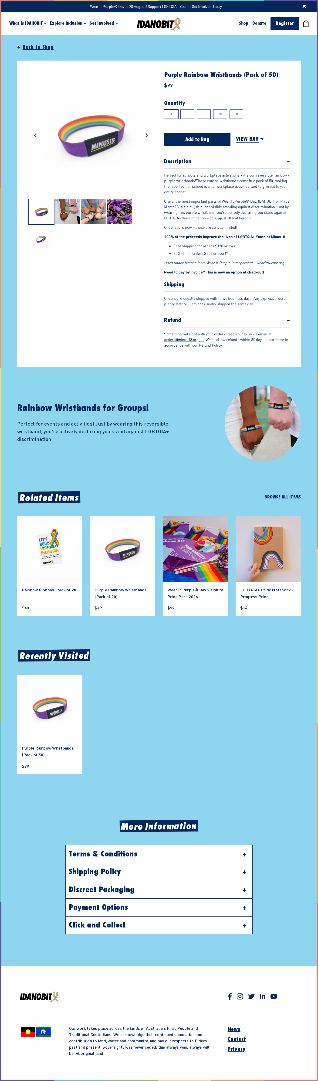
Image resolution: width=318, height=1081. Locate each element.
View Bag (247, 139)
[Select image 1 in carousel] (41, 212)
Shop (243, 23)
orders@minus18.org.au (183, 339)
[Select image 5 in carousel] (41, 239)
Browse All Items (282, 497)
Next (147, 135)
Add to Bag (197, 139)
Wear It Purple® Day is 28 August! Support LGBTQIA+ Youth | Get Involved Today (156, 6)
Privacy (237, 1049)
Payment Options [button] (98, 907)
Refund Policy (210, 345)
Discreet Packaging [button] (102, 889)
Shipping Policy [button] (95, 872)
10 (203, 114)
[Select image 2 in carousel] (67, 212)
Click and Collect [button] (97, 925)
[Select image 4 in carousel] (120, 212)
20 (220, 114)
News (234, 1029)
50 (236, 114)
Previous (35, 135)
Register (285, 23)
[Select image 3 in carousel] (94, 212)
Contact (237, 1039)
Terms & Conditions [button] (103, 854)
